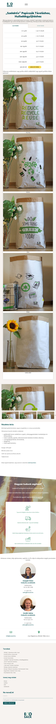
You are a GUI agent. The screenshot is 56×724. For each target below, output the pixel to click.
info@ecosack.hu (11, 636)
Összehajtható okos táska (10, 672)
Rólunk (5, 681)
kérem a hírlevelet (9, 703)
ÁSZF (5, 684)
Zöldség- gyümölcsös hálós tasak (11, 652)
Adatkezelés (6, 686)
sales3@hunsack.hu (28, 625)
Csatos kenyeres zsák (8, 663)
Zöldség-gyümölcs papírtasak (10, 667)
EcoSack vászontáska (8, 658)
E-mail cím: (5, 696)
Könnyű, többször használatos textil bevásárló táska (16, 669)
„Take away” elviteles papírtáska (11, 665)
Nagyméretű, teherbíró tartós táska (12, 670)
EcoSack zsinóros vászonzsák (10, 654)
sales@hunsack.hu (28, 592)
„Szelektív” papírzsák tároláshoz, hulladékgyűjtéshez (16, 659)
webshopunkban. (32, 462)
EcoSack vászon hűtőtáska (10, 656)
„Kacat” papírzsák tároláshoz (10, 661)
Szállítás (6, 683)
